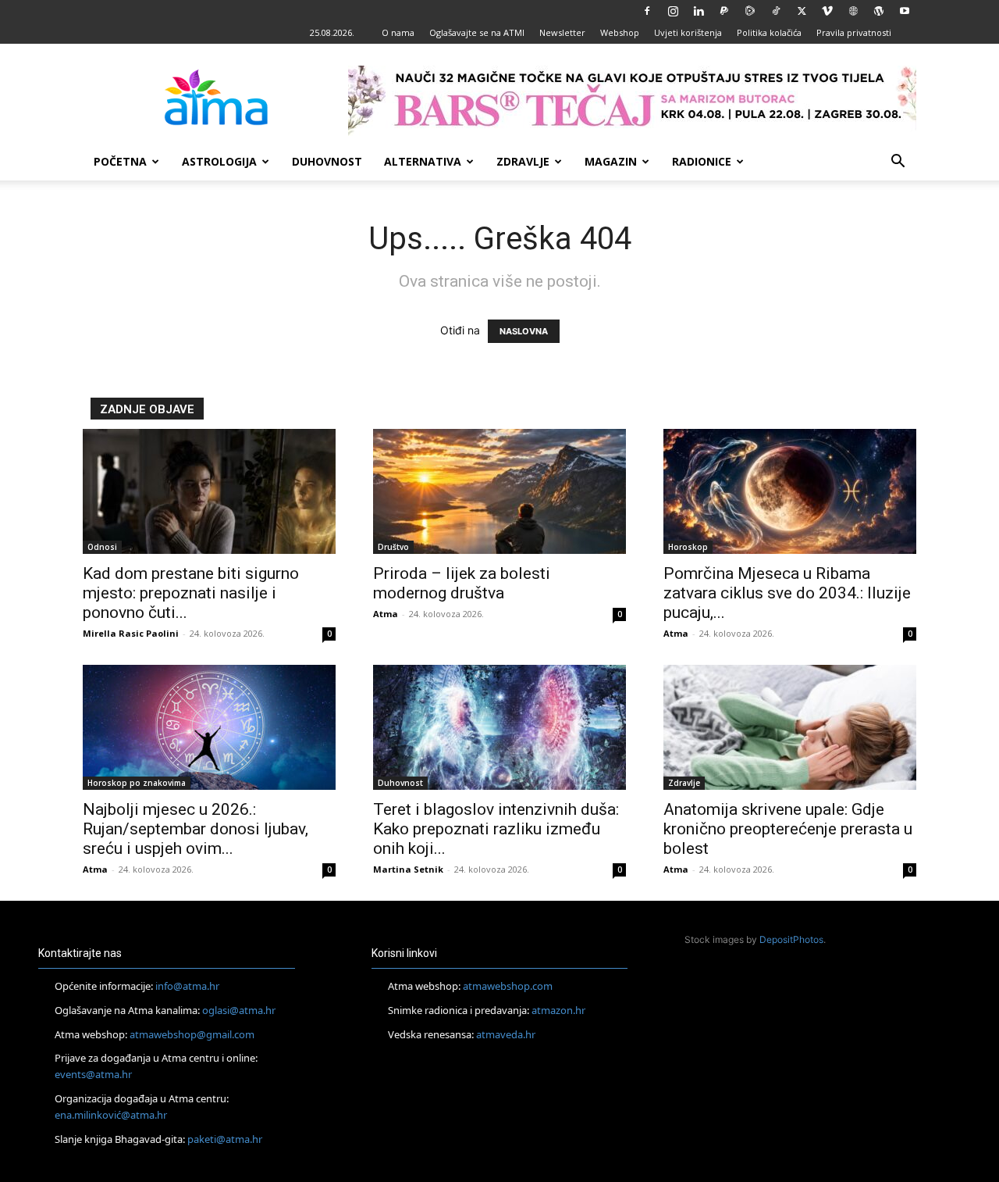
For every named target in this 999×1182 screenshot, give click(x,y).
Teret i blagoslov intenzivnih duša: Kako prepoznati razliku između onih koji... (496, 829)
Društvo (393, 546)
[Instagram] (672, 11)
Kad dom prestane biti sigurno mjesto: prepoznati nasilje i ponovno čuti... (191, 593)
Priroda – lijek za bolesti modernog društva (461, 583)
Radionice (701, 161)
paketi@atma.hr (224, 1139)
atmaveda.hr (505, 1034)
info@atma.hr (187, 986)
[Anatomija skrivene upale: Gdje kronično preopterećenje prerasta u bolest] (789, 727)
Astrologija (219, 161)
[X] (801, 11)
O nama (398, 32)
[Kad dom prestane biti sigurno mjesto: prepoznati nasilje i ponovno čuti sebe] (209, 491)
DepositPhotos (791, 939)
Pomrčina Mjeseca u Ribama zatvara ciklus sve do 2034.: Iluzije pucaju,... (787, 593)
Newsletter (562, 32)
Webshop (619, 32)
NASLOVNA (524, 331)
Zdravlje (522, 161)
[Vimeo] (827, 11)
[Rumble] (750, 11)
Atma (385, 614)
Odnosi (102, 546)
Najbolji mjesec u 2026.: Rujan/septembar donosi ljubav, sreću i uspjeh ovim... (195, 829)
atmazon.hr (558, 1010)
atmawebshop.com (508, 986)
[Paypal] (724, 11)
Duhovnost (327, 161)
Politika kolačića (769, 32)
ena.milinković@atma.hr (111, 1115)
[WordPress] (879, 11)
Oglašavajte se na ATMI (476, 32)
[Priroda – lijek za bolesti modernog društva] (499, 491)
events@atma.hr (93, 1074)
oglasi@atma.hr (239, 1010)
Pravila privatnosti (853, 32)
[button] (897, 162)
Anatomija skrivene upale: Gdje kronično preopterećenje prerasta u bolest (787, 829)
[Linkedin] (698, 11)
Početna (120, 161)
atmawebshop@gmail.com (192, 1034)
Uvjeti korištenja (688, 32)
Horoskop (688, 546)
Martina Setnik (408, 869)
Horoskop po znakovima (136, 782)
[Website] (853, 11)
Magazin (611, 161)
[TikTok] (775, 11)
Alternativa (422, 161)
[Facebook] (647, 11)
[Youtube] (904, 11)
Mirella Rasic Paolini (131, 633)
